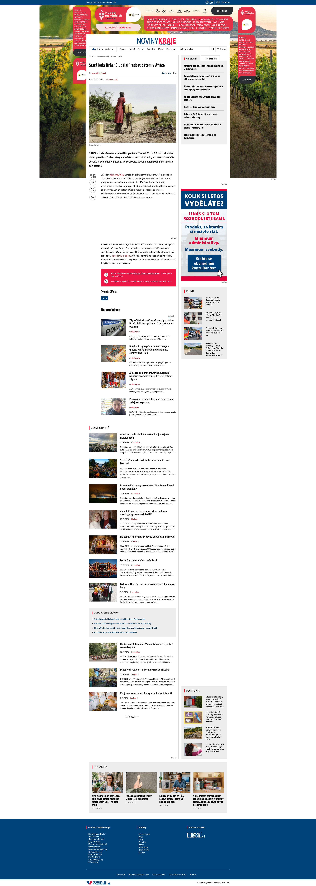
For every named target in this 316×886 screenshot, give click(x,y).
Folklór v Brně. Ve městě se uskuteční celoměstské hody (201, 115)
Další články (131, 717)
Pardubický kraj (95, 854)
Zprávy (123, 49)
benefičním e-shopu (121, 255)
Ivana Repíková (98, 73)
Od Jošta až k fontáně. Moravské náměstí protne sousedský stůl (202, 126)
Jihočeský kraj (94, 836)
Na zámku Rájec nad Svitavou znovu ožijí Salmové (147, 536)
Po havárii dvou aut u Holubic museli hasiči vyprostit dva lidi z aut (215, 331)
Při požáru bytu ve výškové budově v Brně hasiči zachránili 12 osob (214, 316)
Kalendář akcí (186, 49)
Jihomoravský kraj (96, 839)
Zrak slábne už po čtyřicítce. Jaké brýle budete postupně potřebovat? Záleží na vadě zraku (106, 800)
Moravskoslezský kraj (97, 849)
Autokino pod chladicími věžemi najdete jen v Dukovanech (119, 619)
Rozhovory (171, 49)
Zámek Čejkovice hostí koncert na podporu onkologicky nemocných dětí (125, 628)
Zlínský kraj (93, 862)
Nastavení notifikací (177, 874)
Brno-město (135, 442)
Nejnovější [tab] (191, 58)
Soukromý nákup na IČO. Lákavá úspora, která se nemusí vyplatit (171, 798)
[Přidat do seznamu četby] (174, 72)
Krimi (132, 49)
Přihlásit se (226, 2)
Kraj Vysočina (94, 841)
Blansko (134, 541)
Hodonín (134, 519)
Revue (141, 49)
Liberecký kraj (94, 846)
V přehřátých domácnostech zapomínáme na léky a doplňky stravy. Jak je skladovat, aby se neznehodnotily (208, 800)
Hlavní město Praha (96, 834)
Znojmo (134, 674)
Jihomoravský (103, 49)
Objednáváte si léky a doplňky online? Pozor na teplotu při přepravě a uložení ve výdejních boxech (215, 701)
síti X (126, 281)
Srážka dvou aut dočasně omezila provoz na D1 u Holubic (213, 301)
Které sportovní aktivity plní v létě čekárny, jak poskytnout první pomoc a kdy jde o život (214, 733)
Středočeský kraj (95, 859)
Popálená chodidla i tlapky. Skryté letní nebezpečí (139, 797)
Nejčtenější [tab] (211, 58)
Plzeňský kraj (94, 857)
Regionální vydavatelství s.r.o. (217, 882)
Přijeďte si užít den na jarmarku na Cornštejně (145, 669)
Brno (104, 298)
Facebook (207, 2)
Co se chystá (116, 56)
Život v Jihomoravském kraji (146, 273)
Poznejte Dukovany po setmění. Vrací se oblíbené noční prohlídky (122, 623)
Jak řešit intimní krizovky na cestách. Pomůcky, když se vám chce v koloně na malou (214, 717)
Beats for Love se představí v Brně (138, 560)
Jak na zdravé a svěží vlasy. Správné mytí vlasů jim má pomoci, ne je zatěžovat (215, 747)
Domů (91, 56)
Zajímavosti (144, 850)
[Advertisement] (138, 219)
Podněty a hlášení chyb (139, 874)
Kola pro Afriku (117, 174)
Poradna (151, 49)
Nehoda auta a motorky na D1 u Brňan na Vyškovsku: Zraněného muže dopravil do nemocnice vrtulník (215, 349)
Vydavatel (120, 874)
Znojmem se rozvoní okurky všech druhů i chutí (146, 693)
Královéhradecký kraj (97, 844)
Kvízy (160, 49)
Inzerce (193, 874)
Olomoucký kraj (95, 852)
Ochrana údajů (158, 874)
